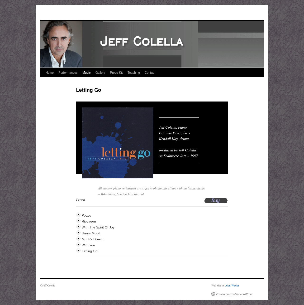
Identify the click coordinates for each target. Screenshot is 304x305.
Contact (150, 72)
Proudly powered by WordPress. (234, 294)
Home (50, 72)
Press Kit (116, 72)
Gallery (100, 72)
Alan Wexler (232, 285)
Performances (68, 72)
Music (86, 72)
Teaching (134, 72)
